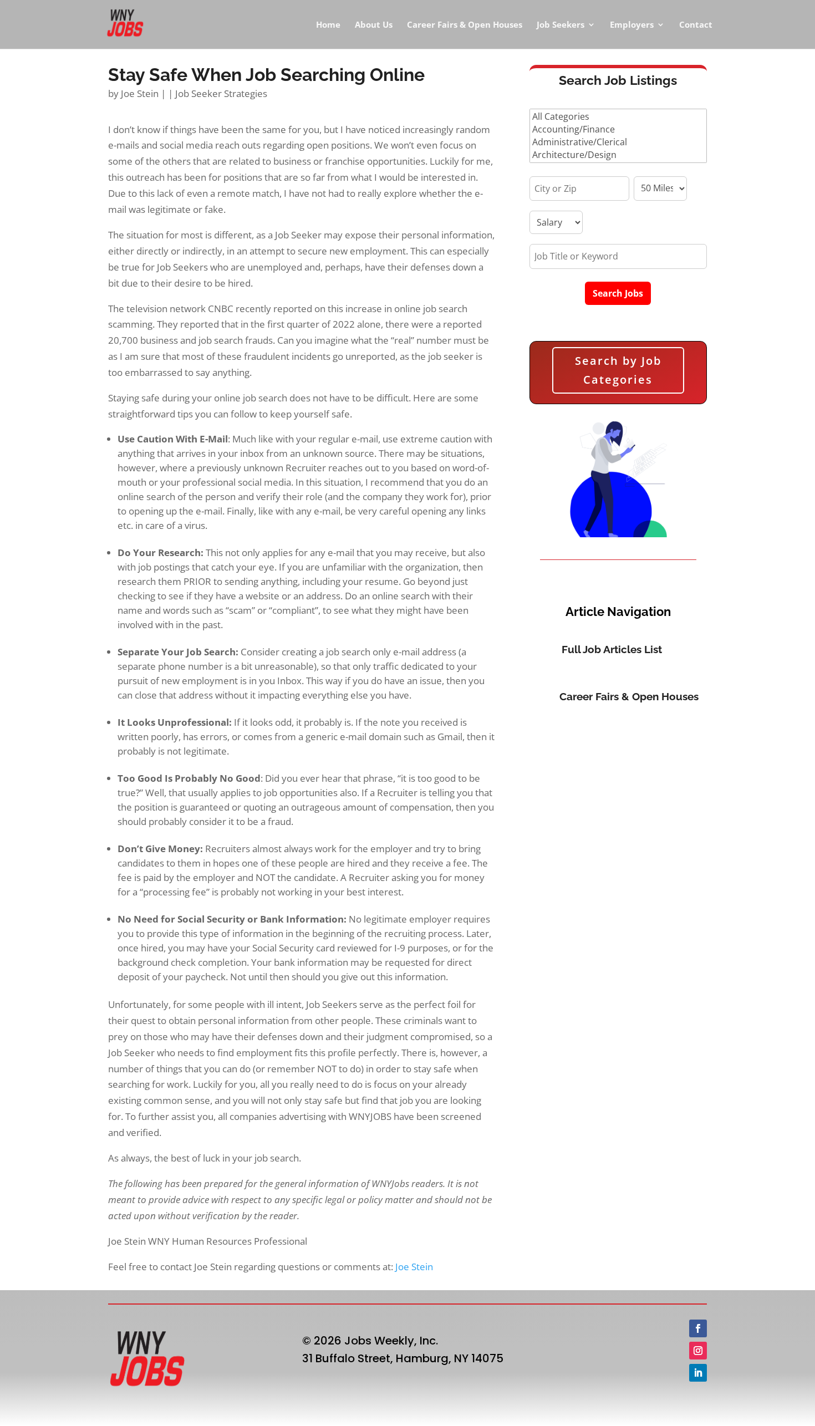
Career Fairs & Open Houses (464, 25)
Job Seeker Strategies (221, 93)
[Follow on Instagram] (698, 1350)
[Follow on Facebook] (698, 1328)
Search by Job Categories (618, 370)
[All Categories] (618, 116)
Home (328, 25)
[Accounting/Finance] (618, 129)
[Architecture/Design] (618, 155)
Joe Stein (140, 93)
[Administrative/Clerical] (618, 142)
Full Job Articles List (612, 649)
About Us (374, 25)
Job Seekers (560, 25)
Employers (632, 25)
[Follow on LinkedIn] (698, 1373)
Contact (695, 25)
